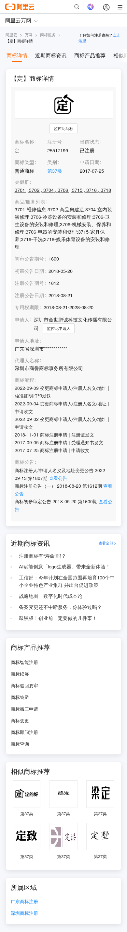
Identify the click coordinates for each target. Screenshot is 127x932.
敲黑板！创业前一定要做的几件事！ (58, 617)
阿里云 (11, 34)
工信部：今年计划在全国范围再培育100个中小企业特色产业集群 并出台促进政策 (67, 581)
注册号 (54, 141)
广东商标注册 (24, 901)
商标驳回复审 (24, 685)
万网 (29, 34)
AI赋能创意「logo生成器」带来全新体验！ (64, 566)
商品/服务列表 (30, 202)
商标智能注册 (24, 662)
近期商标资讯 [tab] (50, 55)
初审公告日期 (29, 270)
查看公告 (58, 478)
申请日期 (89, 161)
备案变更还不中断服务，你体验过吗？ (60, 606)
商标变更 (20, 720)
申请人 (22, 319)
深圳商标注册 (24, 913)
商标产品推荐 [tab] (90, 55)
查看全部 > (107, 543)
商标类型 (24, 161)
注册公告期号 (29, 282)
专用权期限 (27, 307)
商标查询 (20, 743)
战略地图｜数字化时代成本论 (50, 595)
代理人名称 (27, 360)
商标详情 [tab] (17, 55)
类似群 (22, 182)
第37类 (54, 170)
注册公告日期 (29, 295)
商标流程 (24, 380)
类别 (52, 161)
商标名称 (24, 141)
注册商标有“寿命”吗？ (42, 555)
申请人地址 (27, 341)
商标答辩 (20, 697)
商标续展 (20, 673)
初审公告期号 (29, 258)
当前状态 (89, 141)
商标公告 (24, 462)
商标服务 (48, 34)
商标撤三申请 (24, 708)
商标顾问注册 (24, 732)
